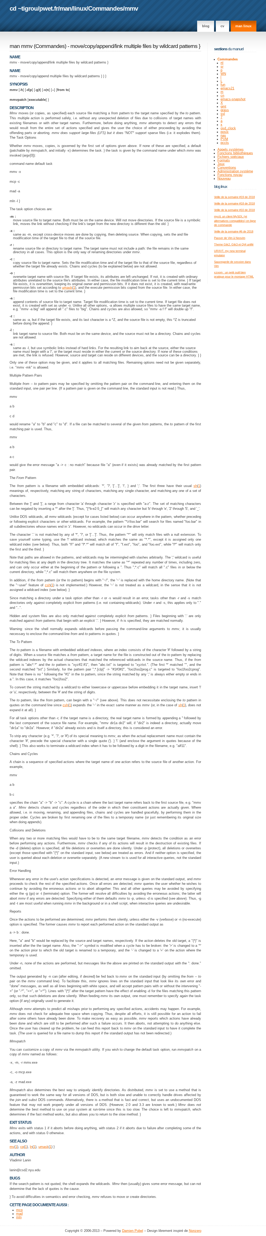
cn (222, 95)
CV (222, 26)
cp (22, 1147)
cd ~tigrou (24, 8)
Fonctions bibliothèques (235, 153)
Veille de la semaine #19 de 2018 (234, 197)
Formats (223, 160)
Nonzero (195, 1231)
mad (19, 1214)
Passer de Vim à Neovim (229, 237)
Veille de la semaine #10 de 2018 (234, 209)
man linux (243, 26)
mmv (131, 8)
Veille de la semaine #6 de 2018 (233, 231)
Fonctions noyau (229, 175)
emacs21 (227, 88)
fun (223, 85)
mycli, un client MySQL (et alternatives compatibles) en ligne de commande (235, 221)
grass (225, 110)
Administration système (235, 171)
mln (19, 1217)
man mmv (21, 46)
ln (31, 1147)
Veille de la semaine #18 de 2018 (234, 203)
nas (223, 135)
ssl (223, 114)
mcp (19, 1210)
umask (67, 287)
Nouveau (224, 178)
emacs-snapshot (233, 99)
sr (222, 66)
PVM (224, 139)
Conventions (226, 167)
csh (47, 585)
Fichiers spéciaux (230, 157)
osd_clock (228, 128)
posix (225, 132)
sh (195, 486)
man (65, 8)
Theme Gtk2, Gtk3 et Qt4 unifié (234, 244)
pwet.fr (48, 8)
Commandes (105, 8)
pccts (225, 143)
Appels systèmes (230, 149)
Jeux (221, 164)
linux (80, 8)
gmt (223, 106)
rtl (222, 63)
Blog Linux (220, 186)
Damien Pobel (132, 1231)
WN (223, 74)
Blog (205, 26)
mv (12, 1147)
